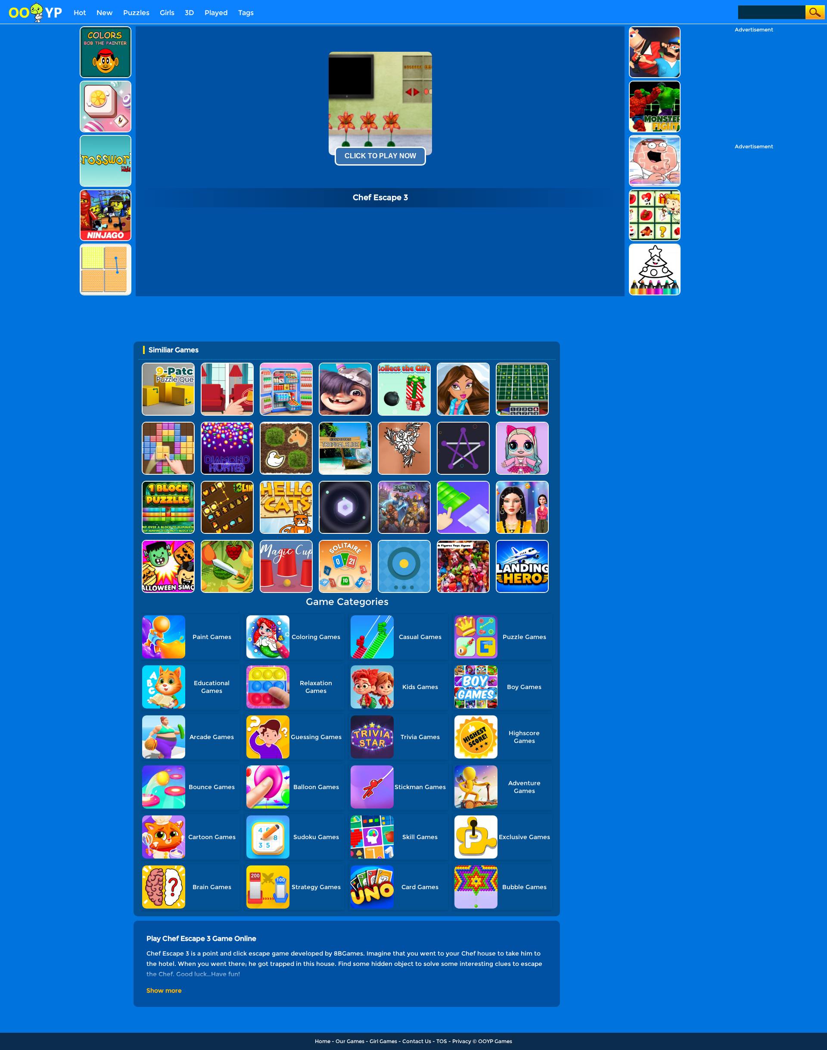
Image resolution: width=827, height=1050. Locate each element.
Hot (80, 13)
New (104, 13)
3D (189, 13)
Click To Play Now (380, 156)
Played (216, 13)
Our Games (350, 1041)
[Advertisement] (38, 155)
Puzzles (136, 13)
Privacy (461, 1041)
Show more (164, 990)
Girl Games (383, 1041)
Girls (167, 13)
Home (322, 1041)
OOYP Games (495, 1041)
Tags (246, 13)
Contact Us (416, 1041)
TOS (441, 1041)
